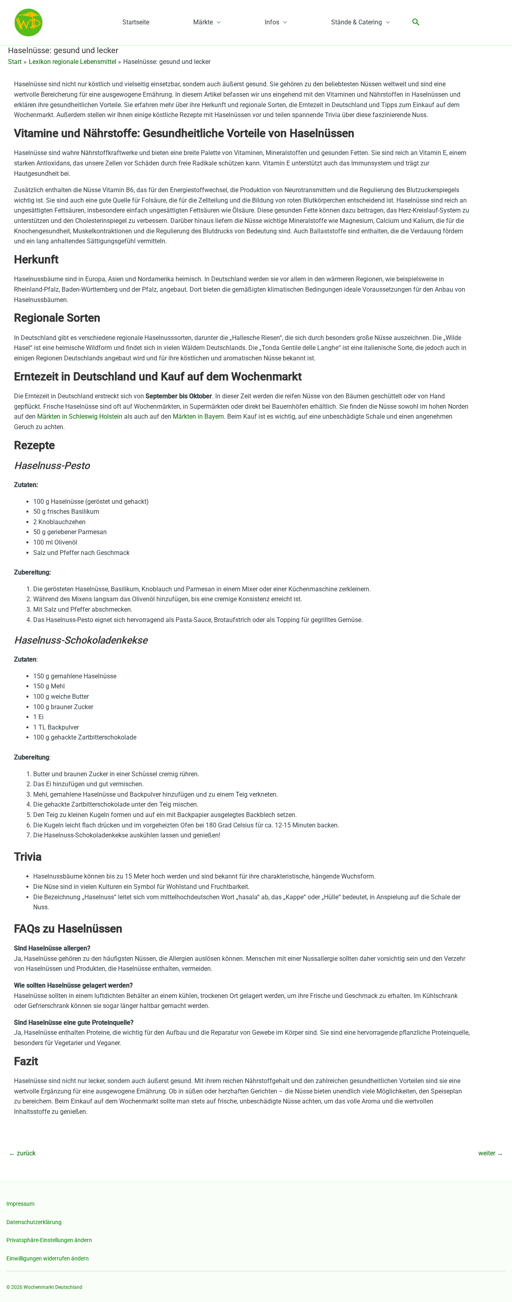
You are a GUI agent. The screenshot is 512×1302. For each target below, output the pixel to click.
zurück (22, 1153)
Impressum (20, 1204)
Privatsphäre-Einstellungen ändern (49, 1240)
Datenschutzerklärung (34, 1222)
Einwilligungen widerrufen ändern (47, 1258)
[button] (416, 22)
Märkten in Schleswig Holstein (79, 416)
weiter (490, 1153)
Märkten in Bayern (198, 416)
